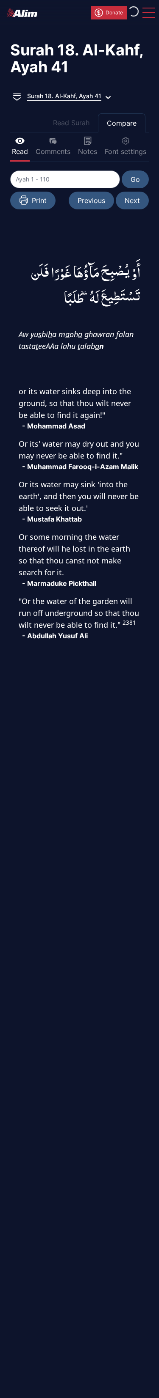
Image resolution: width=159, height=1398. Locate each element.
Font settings (125, 151)
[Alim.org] (24, 12)
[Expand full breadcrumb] (17, 96)
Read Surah (71, 122)
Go (135, 179)
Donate (114, 12)
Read (20, 151)
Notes (87, 151)
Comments (53, 151)
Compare (122, 123)
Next (132, 200)
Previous (91, 200)
